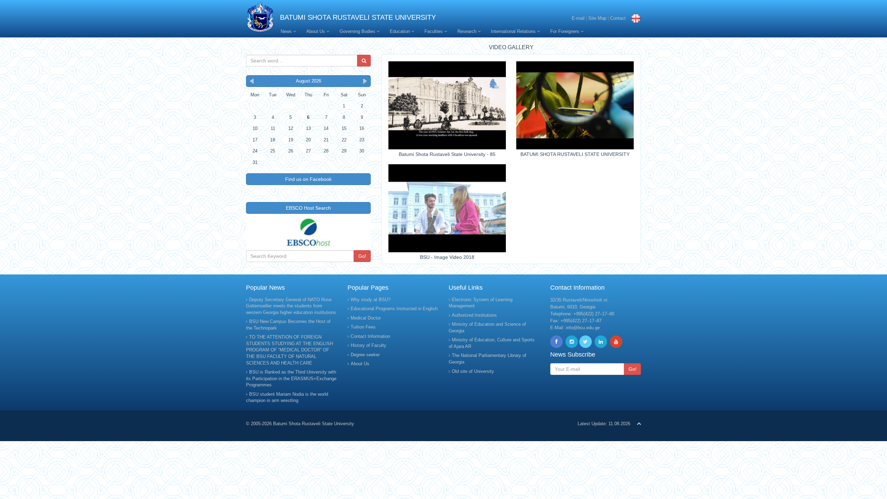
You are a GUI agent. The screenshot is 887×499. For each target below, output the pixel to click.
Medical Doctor (366, 318)
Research (467, 31)
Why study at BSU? (370, 299)
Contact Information (370, 336)
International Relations (514, 31)
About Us (316, 31)
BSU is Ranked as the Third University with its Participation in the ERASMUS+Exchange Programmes (291, 378)
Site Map (597, 18)
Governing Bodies (358, 31)
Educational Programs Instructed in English (394, 308)
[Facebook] (556, 341)
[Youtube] (616, 341)
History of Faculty (368, 345)
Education (400, 31)
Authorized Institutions (474, 315)
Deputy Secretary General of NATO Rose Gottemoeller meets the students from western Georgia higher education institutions (291, 306)
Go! (362, 256)
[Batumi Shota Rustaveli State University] (260, 18)
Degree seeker (365, 354)
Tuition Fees (363, 327)
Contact (618, 18)
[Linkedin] (601, 341)
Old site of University (473, 371)
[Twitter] (585, 341)
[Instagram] (571, 341)
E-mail (578, 18)
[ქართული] (634, 18)
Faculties (434, 31)
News (287, 31)
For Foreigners (565, 31)
